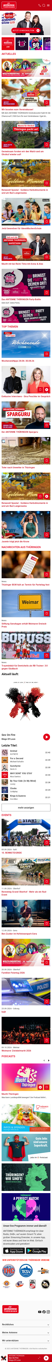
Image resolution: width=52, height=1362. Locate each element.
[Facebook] (44, 1311)
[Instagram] (48, 1311)
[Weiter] (48, 1060)
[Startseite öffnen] (9, 5)
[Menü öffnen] (48, 5)
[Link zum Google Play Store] (37, 1251)
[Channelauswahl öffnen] (43, 5)
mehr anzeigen (26, 807)
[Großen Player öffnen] (39, 1358)
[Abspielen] (46, 1358)
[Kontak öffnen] (39, 5)
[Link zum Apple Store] (14, 1251)
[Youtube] (39, 1311)
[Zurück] (44, 1060)
